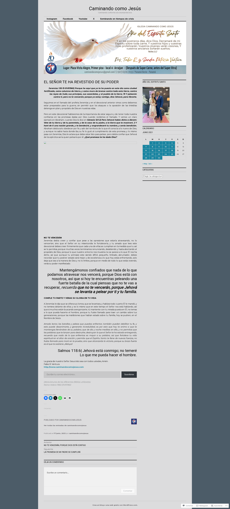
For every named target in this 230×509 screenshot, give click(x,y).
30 (159, 158)
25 (172, 154)
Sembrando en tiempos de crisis (117, 19)
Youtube (83, 19)
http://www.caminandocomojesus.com (64, 367)
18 (172, 150)
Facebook (68, 19)
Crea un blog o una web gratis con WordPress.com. (115, 505)
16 (159, 150)
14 (146, 150)
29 (152, 158)
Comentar (127, 491)
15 (152, 150)
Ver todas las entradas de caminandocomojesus (65, 425)
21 (146, 154)
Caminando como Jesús (115, 8)
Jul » (150, 164)
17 (166, 150)
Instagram (52, 19)
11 (172, 147)
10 (166, 147)
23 (159, 154)
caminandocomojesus (78, 433)
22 (152, 154)
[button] (164, 105)
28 (146, 158)
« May (145, 164)
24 (166, 154)
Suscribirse (129, 374)
